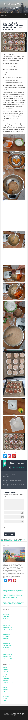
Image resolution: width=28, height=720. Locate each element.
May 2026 (6, 611)
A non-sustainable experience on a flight (13, 481)
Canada (6, 669)
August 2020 (7, 634)
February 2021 (7, 623)
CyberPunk (6, 671)
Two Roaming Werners (14, 3)
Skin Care (6, 694)
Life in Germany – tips (9, 682)
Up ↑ (14, 716)
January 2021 (7, 625)
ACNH (5, 667)
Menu (5, 15)
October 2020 (7, 632)
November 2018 (8, 654)
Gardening (6, 678)
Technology (6, 696)
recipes (7, 476)
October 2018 (7, 656)
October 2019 (7, 645)
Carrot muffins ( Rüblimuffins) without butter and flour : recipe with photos (13, 26)
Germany (6, 680)
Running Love (7, 691)
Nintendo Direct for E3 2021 (10, 599)
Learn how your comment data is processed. (13, 540)
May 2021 (6, 616)
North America (7, 685)
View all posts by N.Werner (18, 467)
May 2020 (6, 638)
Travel (5, 698)
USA (5, 700)
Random (6, 687)
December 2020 (8, 627)
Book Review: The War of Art (10, 597)
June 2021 (6, 614)
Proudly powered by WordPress (13, 713)
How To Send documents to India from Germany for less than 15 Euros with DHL (13, 594)
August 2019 (7, 647)
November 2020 (8, 629)
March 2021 (7, 620)
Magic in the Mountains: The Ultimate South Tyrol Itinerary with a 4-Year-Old (13, 591)
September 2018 (8, 658)
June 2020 (6, 636)
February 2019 (7, 652)
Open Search (25, 15)
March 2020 (7, 643)
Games (5, 676)
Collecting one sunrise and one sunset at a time (14, 485)
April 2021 (6, 618)
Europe (6, 674)
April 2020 (6, 640)
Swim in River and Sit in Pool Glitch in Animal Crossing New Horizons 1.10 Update (14, 603)
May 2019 (6, 649)
